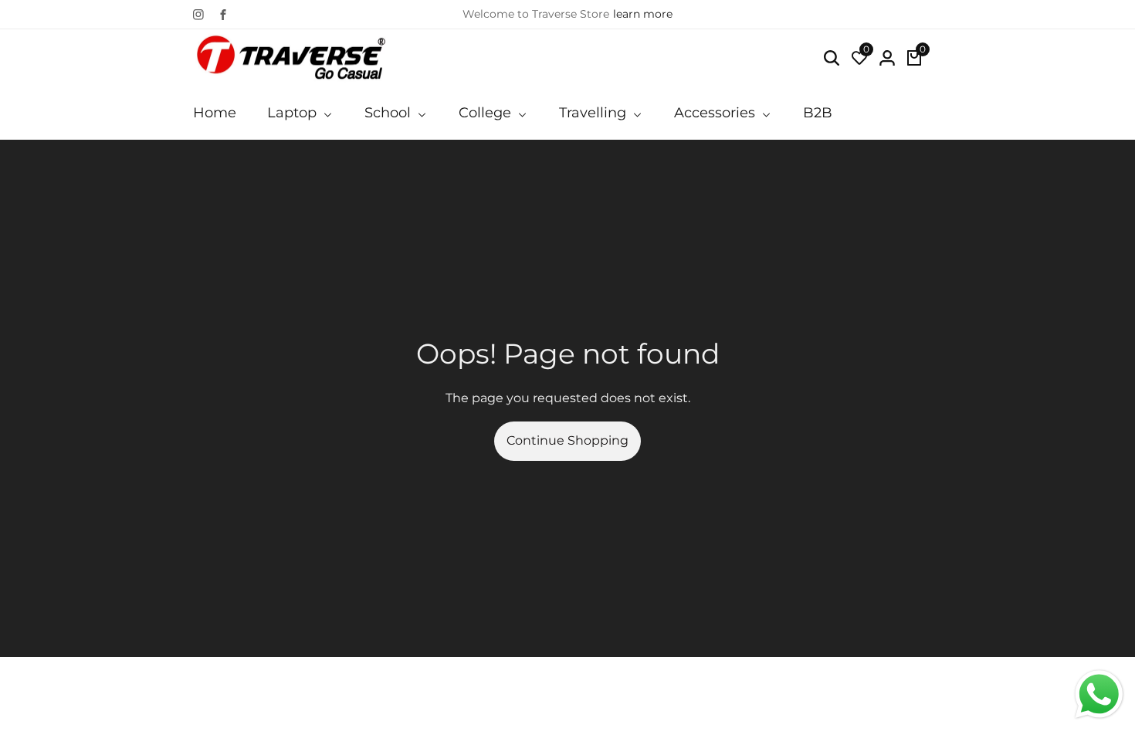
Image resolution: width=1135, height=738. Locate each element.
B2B (817, 112)
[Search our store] (831, 58)
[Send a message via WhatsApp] (1099, 694)
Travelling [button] (594, 112)
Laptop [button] (293, 112)
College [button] (487, 112)
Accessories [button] (716, 112)
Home (214, 112)
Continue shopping (567, 440)
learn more (643, 14)
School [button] (389, 112)
